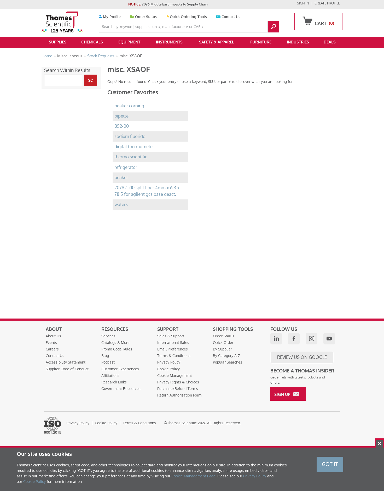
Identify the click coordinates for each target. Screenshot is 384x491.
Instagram (311, 338)
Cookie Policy (168, 369)
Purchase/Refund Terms (177, 388)
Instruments (169, 42)
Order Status (146, 16)
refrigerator (125, 167)
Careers (52, 349)
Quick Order (223, 342)
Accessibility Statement (65, 362)
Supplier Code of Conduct (67, 369)
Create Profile (327, 3)
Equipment (129, 42)
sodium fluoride (129, 136)
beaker (121, 178)
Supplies (57, 42)
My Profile (111, 16)
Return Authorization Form (179, 395)
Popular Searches (227, 362)
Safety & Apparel (216, 42)
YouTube (329, 338)
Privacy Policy (168, 362)
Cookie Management (174, 375)
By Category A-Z (226, 355)
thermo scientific (130, 157)
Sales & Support (170, 336)
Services (108, 336)
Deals (330, 42)
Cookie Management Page (193, 476)
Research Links (114, 382)
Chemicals (92, 42)
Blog (105, 355)
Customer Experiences (120, 369)
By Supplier (222, 349)
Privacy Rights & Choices (178, 382)
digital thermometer (134, 147)
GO (273, 26)
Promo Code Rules (116, 349)
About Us (53, 336)
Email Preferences (172, 349)
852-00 (121, 126)
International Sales (173, 342)
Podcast (108, 362)
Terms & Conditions (173, 355)
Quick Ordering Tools (188, 16)
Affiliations (110, 375)
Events (51, 342)
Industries (298, 42)
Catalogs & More (115, 342)
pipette (121, 116)
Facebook (294, 338)
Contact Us (231, 16)
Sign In (303, 3)
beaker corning (129, 106)
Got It (330, 464)
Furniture (260, 42)
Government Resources (121, 388)
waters (121, 205)
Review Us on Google (302, 357)
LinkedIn (276, 338)
